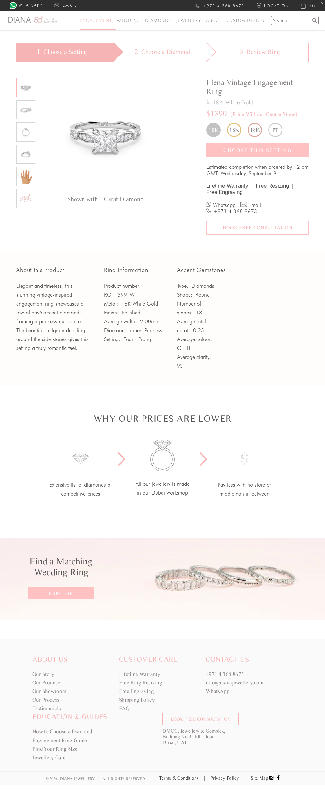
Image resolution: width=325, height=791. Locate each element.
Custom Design (246, 20)
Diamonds (158, 20)
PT (275, 130)
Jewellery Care (49, 758)
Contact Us (227, 659)
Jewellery (189, 20)
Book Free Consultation (257, 227)
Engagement (96, 20)
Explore (61, 593)
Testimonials (46, 708)
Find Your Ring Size (54, 749)
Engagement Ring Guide (59, 740)
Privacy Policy (227, 778)
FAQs (125, 708)
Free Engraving (224, 192)
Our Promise (46, 683)
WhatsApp (217, 691)
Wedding (128, 20)
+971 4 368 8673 (225, 674)
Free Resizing (274, 186)
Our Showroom (49, 691)
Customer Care (148, 659)
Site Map (259, 778)
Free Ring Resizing (140, 683)
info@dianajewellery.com (234, 683)
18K (213, 130)
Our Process (45, 700)
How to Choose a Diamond (62, 731)
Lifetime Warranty (229, 186)
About (214, 20)
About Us (49, 659)
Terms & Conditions (182, 778)
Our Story (43, 674)
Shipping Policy (137, 700)
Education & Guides (69, 717)
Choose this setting (257, 150)
